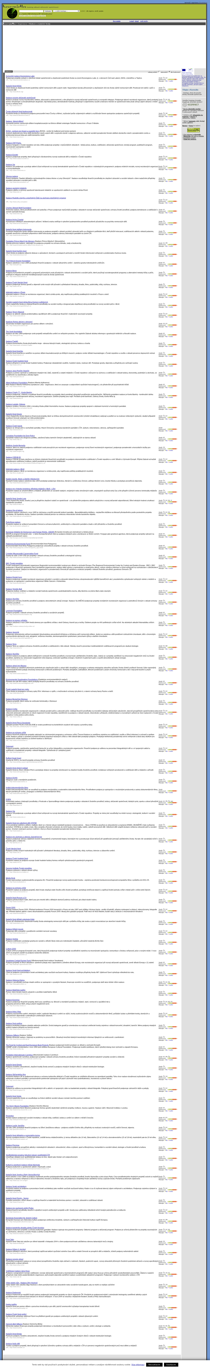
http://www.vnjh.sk (15, 1277)
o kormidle (34, 16)
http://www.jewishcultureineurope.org (22, 1221)
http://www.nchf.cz (15, 365)
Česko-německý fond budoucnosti (19, 112)
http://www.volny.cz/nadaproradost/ (21, 492)
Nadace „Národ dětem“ (15, 121)
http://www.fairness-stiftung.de (19, 1039)
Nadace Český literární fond (16, 283)
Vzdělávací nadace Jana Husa (18, 1271)
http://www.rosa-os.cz (16, 137)
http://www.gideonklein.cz (18, 984)
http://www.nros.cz (15, 105)
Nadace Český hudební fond (17, 361)
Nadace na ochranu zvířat (16, 733)
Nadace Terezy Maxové (15, 312)
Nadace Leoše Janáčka (15, 1126)
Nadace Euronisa (12, 1000)
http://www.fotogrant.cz (17, 752)
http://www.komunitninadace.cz (20, 80)
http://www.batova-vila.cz (18, 593)
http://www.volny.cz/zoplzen (18, 202)
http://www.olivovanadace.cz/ (19, 182)
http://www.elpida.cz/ (16, 1068)
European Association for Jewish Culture (21, 1218)
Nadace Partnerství (13, 1293)
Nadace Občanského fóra (16, 1075)
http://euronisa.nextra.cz (18, 1005)
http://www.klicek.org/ (16, 91)
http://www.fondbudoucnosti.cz (20, 115)
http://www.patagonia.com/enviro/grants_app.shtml (26, 547)
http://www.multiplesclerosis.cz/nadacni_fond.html (26, 420)
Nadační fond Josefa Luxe (16, 499)
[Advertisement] (104, 46)
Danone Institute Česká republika (19, 868)
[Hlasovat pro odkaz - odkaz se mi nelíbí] (175, 79)
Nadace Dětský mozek (14, 929)
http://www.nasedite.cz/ (17, 1347)
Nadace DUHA (11, 778)
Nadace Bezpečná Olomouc (17, 699)
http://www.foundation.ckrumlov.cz (21, 1233)
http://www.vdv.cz (15, 1286)
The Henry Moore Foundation (17, 1106)
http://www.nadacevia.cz (17, 170)
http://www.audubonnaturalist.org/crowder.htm (25, 557)
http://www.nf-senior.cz (17, 1202)
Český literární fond (13, 849)
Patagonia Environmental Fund (18, 544)
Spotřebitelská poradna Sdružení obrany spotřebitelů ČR (28, 1155)
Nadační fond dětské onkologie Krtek (20, 919)
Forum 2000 (10, 908)
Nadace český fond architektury (18, 970)
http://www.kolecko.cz (17, 355)
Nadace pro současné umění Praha (19, 1208)
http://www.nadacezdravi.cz (18, 673)
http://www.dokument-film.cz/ (19, 793)
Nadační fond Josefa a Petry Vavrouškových (23, 1175)
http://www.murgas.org (17, 451)
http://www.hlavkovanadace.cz (19, 483)
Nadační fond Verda (13, 1096)
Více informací (137, 1364)
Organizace (22, 24)
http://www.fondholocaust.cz (19, 235)
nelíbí (171, 81)
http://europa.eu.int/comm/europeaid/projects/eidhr (26, 538)
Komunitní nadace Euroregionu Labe (20, 76)
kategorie (192, 121)
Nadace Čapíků (12, 341)
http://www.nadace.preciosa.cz (20, 1149)
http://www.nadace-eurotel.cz (19, 158)
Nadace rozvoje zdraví (14, 1259)
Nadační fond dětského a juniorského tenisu (23, 1135)
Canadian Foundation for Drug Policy (20, 436)
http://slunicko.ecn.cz (16, 604)
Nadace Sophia (12, 939)
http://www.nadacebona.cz (18, 276)
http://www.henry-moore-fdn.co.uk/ (21, 1110)
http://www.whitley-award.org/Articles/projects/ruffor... (27, 762)
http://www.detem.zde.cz (18, 1253)
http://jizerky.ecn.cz (16, 842)
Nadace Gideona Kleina (15, 980)
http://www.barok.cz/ (16, 429)
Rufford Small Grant (13, 758)
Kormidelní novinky (189, 137)
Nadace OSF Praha (13, 143)
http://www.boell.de (16, 1328)
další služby (144, 21)
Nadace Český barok (14, 426)
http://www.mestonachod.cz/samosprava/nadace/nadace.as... (30, 1168)
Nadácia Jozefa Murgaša (15, 446)
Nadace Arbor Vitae (13, 1012)
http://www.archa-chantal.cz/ (19, 223)
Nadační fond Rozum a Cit (16, 898)
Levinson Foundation (14, 611)
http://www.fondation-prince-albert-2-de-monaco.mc (26, 245)
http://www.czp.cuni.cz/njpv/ (19, 1180)
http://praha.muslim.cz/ (17, 296)
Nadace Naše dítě (13, 1344)
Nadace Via (10, 165)
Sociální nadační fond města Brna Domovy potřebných (27, 302)
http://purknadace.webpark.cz (19, 526)
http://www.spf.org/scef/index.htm (20, 964)
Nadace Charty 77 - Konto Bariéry (19, 392)
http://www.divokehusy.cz (18, 583)
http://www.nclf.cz (15, 852)
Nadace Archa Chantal (14, 220)
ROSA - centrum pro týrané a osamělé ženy (23, 131)
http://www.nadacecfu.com (18, 1318)
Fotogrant (9, 746)
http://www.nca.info (16, 974)
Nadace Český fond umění (16, 1314)
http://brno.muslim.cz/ (17, 473)
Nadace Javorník (12, 632)
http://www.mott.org (16, 213)
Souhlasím (171, 1365)
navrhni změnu (24, 16)
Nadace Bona (11, 271)
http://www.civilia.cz (16, 717)
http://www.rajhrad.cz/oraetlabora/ (21, 516)
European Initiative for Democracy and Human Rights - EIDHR (30, 532)
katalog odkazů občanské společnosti (43, 7)
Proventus (10, 1116)
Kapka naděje (11, 1304)
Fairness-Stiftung (12, 1035)
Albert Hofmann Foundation (17, 383)
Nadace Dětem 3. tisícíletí (16, 1249)
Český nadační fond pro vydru (17, 689)
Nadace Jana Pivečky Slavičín (17, 371)
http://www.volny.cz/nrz (17, 1265)
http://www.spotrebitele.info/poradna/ (22, 1159)
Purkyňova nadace (13, 522)
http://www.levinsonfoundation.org (21, 614)
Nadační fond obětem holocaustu (19, 229)
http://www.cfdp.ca (16, 439)
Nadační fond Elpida (14, 1065)
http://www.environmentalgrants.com (21, 683)
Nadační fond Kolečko (14, 351)
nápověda (42, 16)
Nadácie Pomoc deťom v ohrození (19, 322)
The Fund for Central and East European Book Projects (27, 1045)
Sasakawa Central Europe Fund (18, 961)
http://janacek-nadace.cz (18, 1129)
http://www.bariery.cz (16, 398)
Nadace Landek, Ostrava (15, 404)
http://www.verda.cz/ (16, 1100)
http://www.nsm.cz (15, 192)
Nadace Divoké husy (14, 577)
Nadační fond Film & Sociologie (18, 723)
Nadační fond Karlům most (16, 251)
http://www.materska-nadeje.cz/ (20, 994)
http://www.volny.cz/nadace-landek (21, 408)
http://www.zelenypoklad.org (19, 772)
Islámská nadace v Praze (15, 292)
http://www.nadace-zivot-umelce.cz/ (21, 1029)
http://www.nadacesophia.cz (19, 943)
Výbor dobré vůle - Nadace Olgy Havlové (22, 1283)
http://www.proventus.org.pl (18, 1119)
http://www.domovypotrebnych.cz (20, 306)
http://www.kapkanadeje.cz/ (19, 1308)
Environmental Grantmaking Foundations (22, 680)
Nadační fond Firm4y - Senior (17, 1198)
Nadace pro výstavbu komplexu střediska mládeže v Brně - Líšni (30, 489)
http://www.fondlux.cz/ (17, 504)
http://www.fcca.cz (15, 1212)
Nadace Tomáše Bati (14, 589)
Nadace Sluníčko (12, 599)
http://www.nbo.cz (15, 703)
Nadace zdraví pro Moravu (16, 666)
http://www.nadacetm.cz (17, 316)
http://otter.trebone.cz (17, 693)
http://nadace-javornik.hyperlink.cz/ (21, 638)
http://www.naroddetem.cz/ (18, 125)
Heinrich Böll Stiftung (14, 1324)
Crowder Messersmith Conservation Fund (22, 554)
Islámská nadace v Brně (15, 469)
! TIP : (21, 14)
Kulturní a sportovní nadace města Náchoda (23, 1165)
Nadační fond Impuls (14, 414)
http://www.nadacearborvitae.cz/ (20, 1017)
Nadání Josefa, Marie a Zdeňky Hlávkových (22, 479)
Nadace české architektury (16, 1186)
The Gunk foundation (14, 332)
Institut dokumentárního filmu (17, 788)
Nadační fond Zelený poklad (17, 768)
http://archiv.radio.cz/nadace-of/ (20, 1080)
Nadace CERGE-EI (13, 457)
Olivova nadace (12, 176)
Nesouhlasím (154, 1365)
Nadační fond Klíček (13, 86)
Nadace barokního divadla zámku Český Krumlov (25, 1228)
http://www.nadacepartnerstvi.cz (20, 1298)
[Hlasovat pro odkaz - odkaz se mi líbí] (170, 79)
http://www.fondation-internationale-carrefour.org (25, 1058)
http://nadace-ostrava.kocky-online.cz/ (22, 626)
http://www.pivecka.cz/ (17, 376)
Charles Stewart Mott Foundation (18, 208)
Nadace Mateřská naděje (15, 990)
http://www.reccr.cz (16, 571)
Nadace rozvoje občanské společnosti (20, 98)
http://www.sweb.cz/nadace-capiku (21, 345)
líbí (167, 81)
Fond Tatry (10, 1240)
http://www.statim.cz (16, 831)
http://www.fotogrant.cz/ (17, 1090)
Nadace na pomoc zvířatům (16, 620)
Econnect (203, 2)
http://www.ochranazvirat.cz (18, 740)
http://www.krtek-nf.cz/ (17, 923)
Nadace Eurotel (12, 155)
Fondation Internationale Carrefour (19, 1055)
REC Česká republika (14, 563)
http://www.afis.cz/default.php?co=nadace (23, 726)
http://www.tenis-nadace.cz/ (19, 1139)
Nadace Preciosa (12, 1145)
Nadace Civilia (11, 709)
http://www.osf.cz (15, 149)
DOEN (8, 799)
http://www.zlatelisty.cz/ (17, 1337)
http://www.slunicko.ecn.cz (18, 659)
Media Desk (10, 878)
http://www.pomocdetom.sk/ (19, 325)
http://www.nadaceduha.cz (18, 781)
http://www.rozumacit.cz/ (17, 901)
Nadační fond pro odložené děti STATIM (21, 823)
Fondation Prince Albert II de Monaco (20, 241)
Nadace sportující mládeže (16, 188)
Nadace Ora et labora (14, 510)
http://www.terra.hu (16, 648)
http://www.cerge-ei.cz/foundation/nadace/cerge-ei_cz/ (27, 463)
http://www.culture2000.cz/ (18, 954)
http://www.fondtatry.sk (17, 1243)
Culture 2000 (11, 949)
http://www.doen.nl (16, 805)
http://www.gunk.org (16, 335)
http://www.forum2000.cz (18, 913)
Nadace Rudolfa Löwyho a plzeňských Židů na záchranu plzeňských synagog (36, 198)
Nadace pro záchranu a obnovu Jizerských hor (24, 837)
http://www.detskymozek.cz (18, 933)
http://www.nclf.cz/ (15, 286)
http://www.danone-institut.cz (19, 872)
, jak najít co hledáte (193, 136)
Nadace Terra (11, 644)
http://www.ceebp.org (16, 1049)
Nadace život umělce (14, 1023)
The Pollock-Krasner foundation (18, 261)
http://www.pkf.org (15, 264)
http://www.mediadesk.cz (18, 882)
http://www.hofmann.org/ (18, 386)
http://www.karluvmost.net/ (18, 255)
